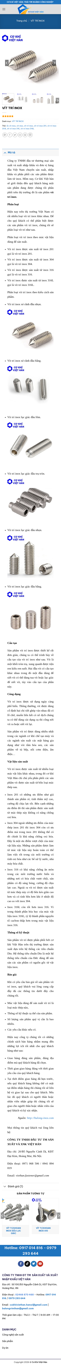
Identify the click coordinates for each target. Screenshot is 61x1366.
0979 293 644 (17, 1298)
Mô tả (11, 152)
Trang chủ (21, 20)
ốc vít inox (11, 126)
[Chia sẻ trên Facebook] (10, 135)
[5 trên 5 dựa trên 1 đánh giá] (30, 116)
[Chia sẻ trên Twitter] (15, 135)
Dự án (5, 1347)
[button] (4, 9)
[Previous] (6, 63)
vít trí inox (28, 126)
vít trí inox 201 (40, 126)
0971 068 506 (30, 1163)
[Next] (54, 63)
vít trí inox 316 (13, 128)
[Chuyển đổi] (5, 152)
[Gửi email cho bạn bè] (20, 135)
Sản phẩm (7, 1341)
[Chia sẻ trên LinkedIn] (30, 135)
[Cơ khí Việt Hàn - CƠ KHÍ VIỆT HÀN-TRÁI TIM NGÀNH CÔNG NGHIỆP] (30, 9)
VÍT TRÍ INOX (38, 20)
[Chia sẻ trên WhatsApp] (4, 135)
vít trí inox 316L (27, 128)
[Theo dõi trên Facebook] (21, 1264)
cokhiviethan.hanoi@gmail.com (28, 1304)
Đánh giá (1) (15, 1186)
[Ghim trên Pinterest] (25, 135)
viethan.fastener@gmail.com (32, 1175)
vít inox (20, 126)
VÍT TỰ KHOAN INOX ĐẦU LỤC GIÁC (13, 1230)
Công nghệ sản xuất (13, 1334)
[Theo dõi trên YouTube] (40, 1264)
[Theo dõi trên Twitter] (34, 1264)
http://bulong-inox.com (40, 1117)
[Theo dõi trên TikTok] (27, 1264)
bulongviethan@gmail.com (18, 1308)
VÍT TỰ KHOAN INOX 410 (43, 1229)
